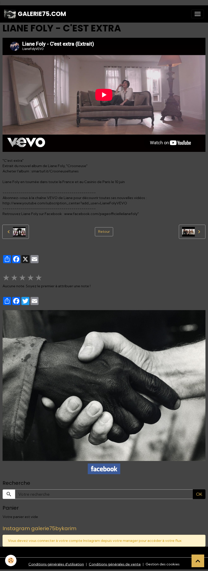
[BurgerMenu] (197, 14)
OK (199, 494)
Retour (104, 231)
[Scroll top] (198, 561)
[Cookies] (10, 560)
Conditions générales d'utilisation (56, 564)
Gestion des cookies (163, 564)
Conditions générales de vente (115, 564)
